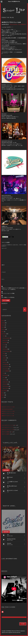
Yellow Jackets (5, 388)
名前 (3, 264)
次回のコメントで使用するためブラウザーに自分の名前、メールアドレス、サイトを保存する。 (14, 288)
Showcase (5, 379)
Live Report (4, 333)
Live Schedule (13, 24)
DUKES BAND (5, 349)
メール (3, 272)
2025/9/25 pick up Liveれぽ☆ (7, 409)
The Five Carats (6, 386)
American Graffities (6, 338)
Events (3, 327)
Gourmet (3, 329)
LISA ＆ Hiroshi (5, 368)
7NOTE (4, 336)
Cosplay (3, 325)
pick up (4, 377)
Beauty (3, 320)
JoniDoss (4, 357)
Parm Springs (5, 375)
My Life (3, 395)
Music (3, 392)
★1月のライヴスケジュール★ (8, 429)
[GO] (24, 309)
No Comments (22, 24)
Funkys (4, 353)
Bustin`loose (5, 340)
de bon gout (5, 342)
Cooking (3, 322)
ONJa (4, 373)
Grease (4, 355)
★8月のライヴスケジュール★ (8, 415)
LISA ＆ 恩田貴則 (6, 371)
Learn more (6, 470)
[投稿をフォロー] (2, 611)
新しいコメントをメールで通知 (8, 293)
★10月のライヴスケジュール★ (8, 411)
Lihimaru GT (5, 362)
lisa (15, 425)
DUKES (4, 347)
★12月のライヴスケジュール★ (8, 406)
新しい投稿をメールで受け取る (8, 297)
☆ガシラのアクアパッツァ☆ (7, 425)
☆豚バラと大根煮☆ (6, 431)
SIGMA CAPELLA (6, 381)
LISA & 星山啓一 (6, 364)
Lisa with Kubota (6, 366)
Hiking (3, 331)
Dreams (4, 344)
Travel (3, 397)
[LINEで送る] (5, 236)
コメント (4, 248)
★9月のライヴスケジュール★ (8, 413)
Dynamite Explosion (6, 351)
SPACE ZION (5, 384)
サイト (3, 279)
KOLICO (4, 360)
